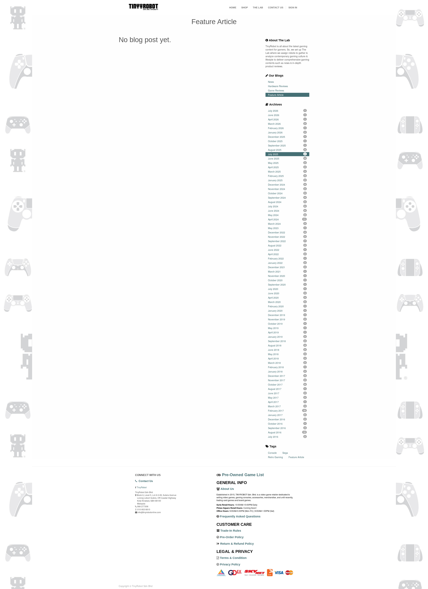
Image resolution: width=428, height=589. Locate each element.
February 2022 (287, 258)
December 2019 (287, 315)
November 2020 (287, 276)
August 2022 (287, 245)
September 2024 (287, 197)
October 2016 (287, 423)
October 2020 (287, 280)
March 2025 (287, 171)
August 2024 (287, 202)
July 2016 (287, 436)
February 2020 (287, 306)
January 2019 (287, 336)
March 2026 (287, 123)
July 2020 (287, 289)
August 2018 (287, 345)
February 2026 (287, 128)
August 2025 (287, 149)
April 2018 (287, 358)
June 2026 (287, 115)
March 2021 (287, 271)
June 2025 (287, 158)
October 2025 (287, 141)
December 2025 (287, 136)
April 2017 (287, 402)
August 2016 (287, 432)
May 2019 (287, 328)
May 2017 (287, 397)
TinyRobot (142, 487)
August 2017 (287, 389)
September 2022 (287, 241)
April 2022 (287, 254)
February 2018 (287, 367)
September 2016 (287, 428)
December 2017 (287, 376)
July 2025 (287, 154)
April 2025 (287, 167)
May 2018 (287, 354)
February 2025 (287, 176)
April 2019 (287, 332)
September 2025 (287, 145)
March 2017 (287, 406)
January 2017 (287, 415)
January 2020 (287, 310)
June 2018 (287, 349)
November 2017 (287, 380)
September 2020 (287, 284)
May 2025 (287, 163)
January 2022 (287, 262)
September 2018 (287, 341)
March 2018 (287, 362)
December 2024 (287, 184)
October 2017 (287, 384)
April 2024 (287, 219)
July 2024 (287, 206)
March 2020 (287, 302)
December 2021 (287, 267)
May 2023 (287, 228)
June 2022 (287, 249)
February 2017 (287, 410)
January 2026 (287, 132)
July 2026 (287, 110)
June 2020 (287, 293)
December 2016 (287, 419)
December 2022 (287, 232)
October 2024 (287, 193)
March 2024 (287, 223)
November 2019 (287, 319)
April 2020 (287, 297)
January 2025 (287, 180)
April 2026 (287, 119)
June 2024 (287, 210)
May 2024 (287, 215)
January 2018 (287, 371)
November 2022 (287, 236)
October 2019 (287, 323)
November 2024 (287, 189)
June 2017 (287, 393)
